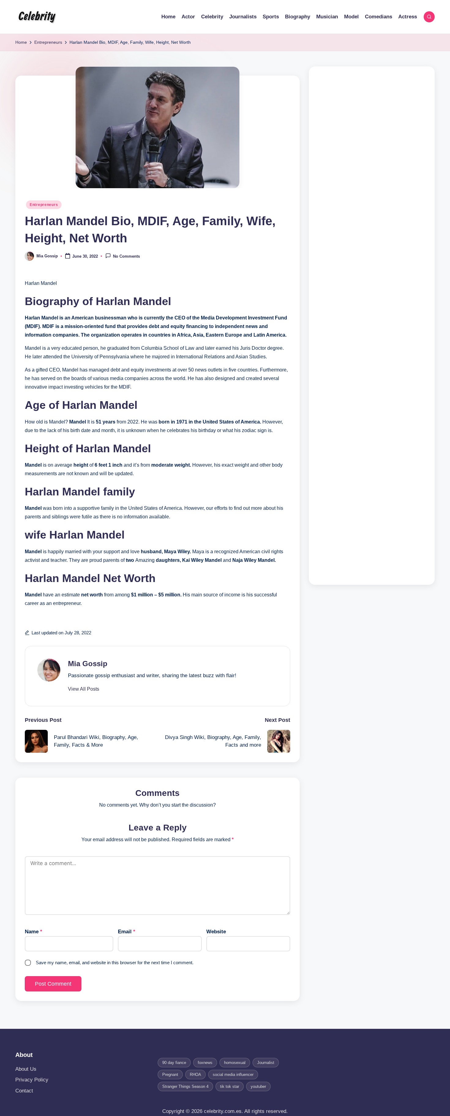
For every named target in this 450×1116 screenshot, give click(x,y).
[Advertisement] (371, 325)
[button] (83, 689)
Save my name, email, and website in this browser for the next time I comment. (114, 962)
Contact (24, 1091)
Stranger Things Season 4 (185, 1086)
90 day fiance (174, 1062)
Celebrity (36, 16)
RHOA (195, 1074)
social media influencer (233, 1074)
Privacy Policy (31, 1080)
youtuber (258, 1086)
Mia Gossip (87, 663)
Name (33, 932)
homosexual (235, 1062)
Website (216, 932)
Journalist (265, 1062)
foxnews (205, 1062)
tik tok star (229, 1086)
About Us (25, 1069)
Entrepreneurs (44, 205)
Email (126, 932)
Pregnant (170, 1074)
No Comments (126, 256)
